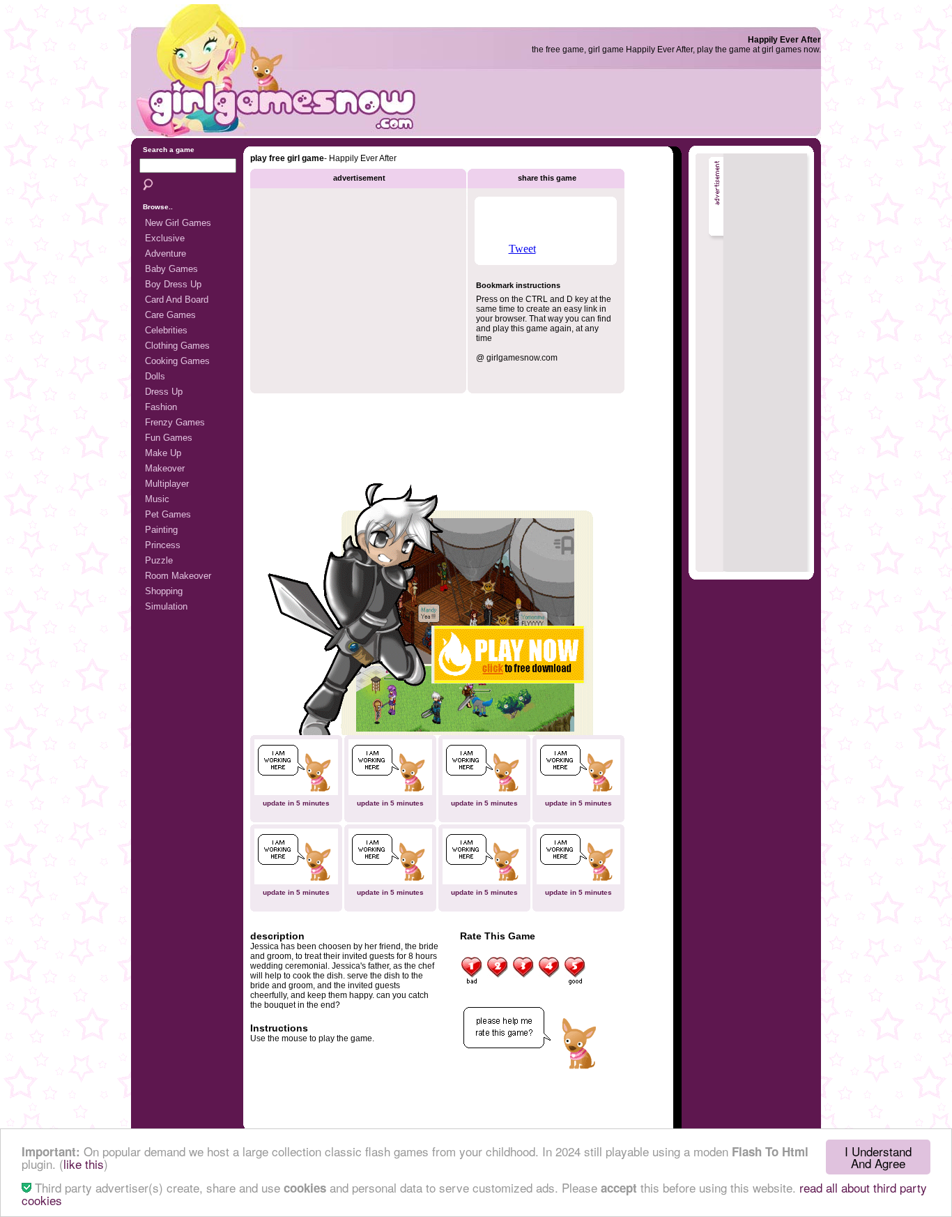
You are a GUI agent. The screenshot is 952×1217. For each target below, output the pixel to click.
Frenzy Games (175, 422)
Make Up (163, 453)
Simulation (166, 606)
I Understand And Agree (878, 1157)
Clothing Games (177, 345)
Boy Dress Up (173, 284)
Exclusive (165, 238)
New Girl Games (178, 223)
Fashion (161, 407)
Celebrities (166, 330)
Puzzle (159, 560)
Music (157, 499)
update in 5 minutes (296, 803)
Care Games (170, 315)
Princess (163, 545)
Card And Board (176, 299)
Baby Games (171, 269)
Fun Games (168, 437)
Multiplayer (167, 483)
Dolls (155, 376)
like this (83, 1163)
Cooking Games (177, 361)
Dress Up (164, 391)
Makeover (165, 468)
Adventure (165, 253)
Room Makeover (178, 575)
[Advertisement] (650, 108)
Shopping (164, 591)
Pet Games (168, 514)
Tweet (522, 249)
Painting (161, 529)
